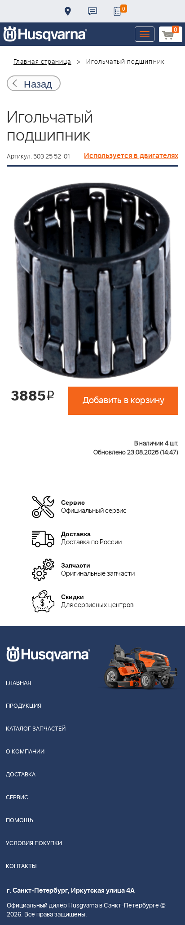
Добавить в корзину (123, 400)
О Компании (25, 752)
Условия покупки (34, 843)
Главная (18, 683)
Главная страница (42, 61)
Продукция (23, 706)
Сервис (17, 797)
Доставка (67, 11)
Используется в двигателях (131, 155)
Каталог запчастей (36, 729)
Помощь (19, 820)
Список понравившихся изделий (117, 11)
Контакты (92, 11)
